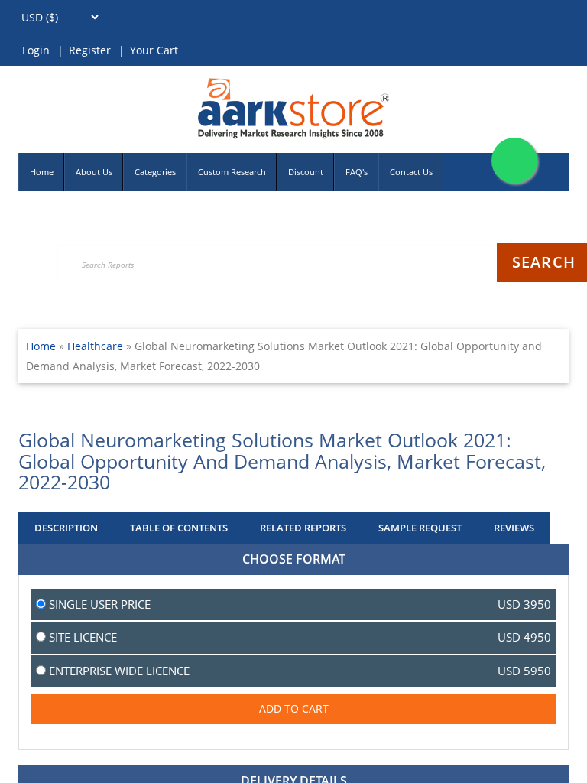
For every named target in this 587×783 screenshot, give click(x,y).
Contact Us (411, 171)
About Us (94, 171)
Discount (305, 171)
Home (42, 171)
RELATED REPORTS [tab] (303, 527)
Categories (155, 171)
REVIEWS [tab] (514, 527)
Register (90, 50)
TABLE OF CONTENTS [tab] (179, 527)
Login (36, 50)
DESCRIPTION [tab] (66, 527)
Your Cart (154, 50)
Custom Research (232, 171)
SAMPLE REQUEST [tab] (420, 527)
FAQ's (356, 171)
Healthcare (96, 346)
